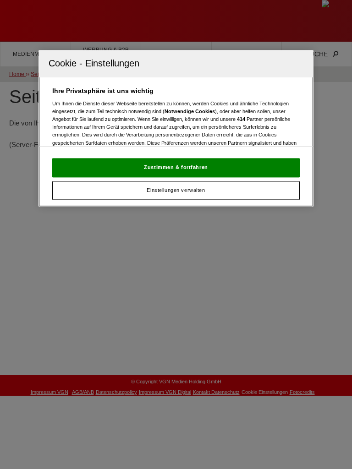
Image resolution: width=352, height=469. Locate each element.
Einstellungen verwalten (176, 190)
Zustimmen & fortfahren (176, 167)
